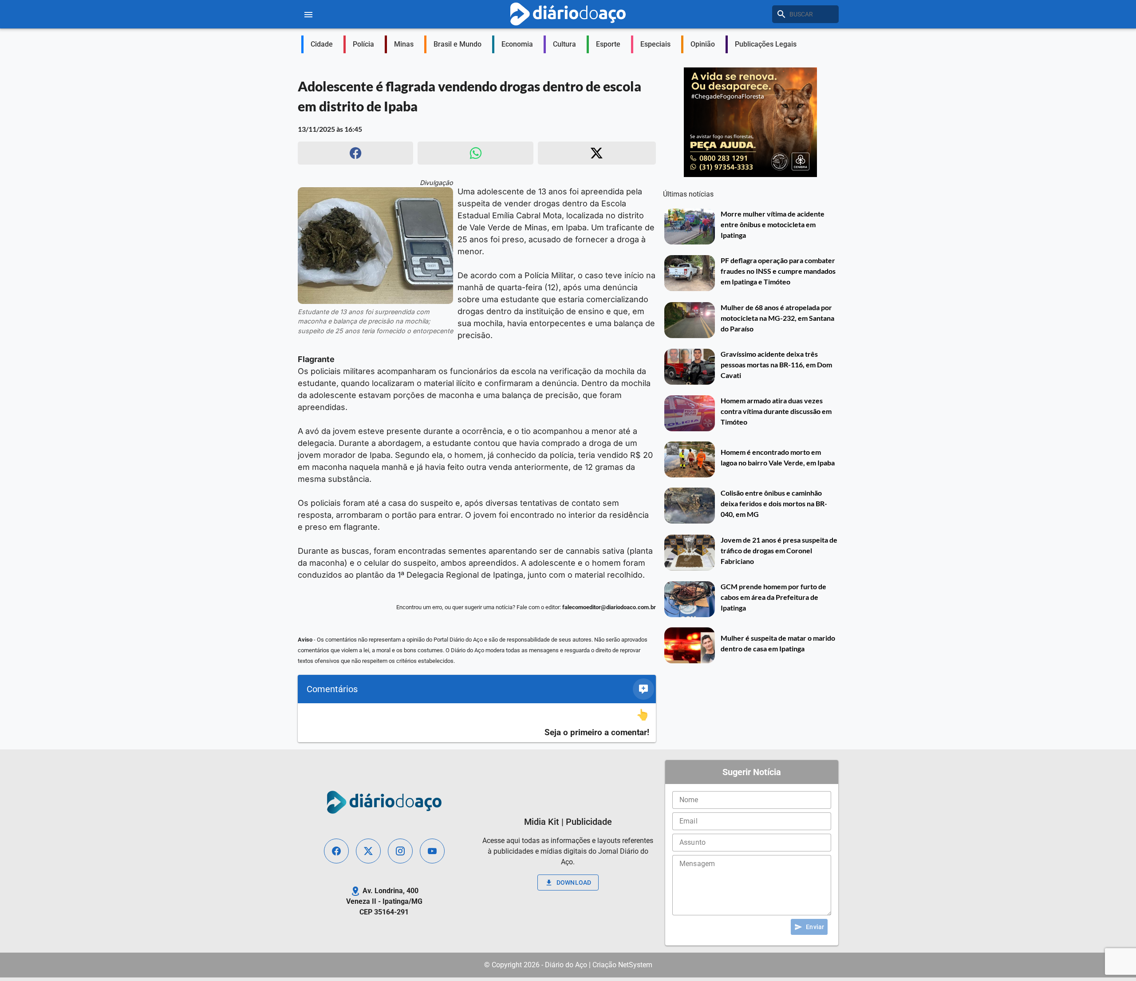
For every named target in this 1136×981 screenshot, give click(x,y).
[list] (477, 723)
